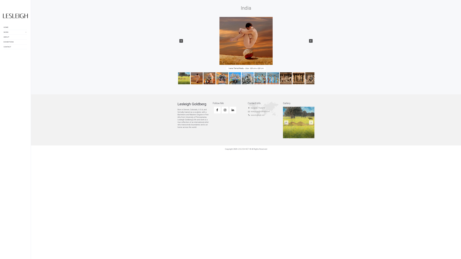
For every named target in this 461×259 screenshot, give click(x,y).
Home (6, 27)
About (6, 37)
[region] (246, 51)
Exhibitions (9, 42)
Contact (7, 47)
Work (6, 32)
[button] (181, 41)
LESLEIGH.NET (243, 149)
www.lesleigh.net (257, 115)
